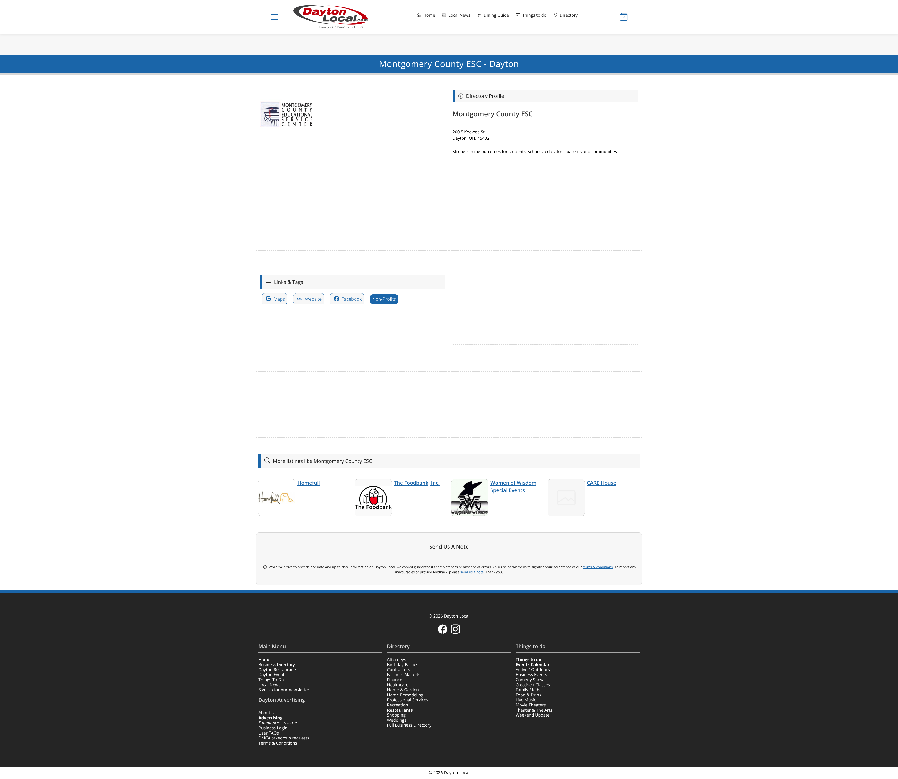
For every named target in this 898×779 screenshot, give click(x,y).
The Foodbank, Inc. (417, 482)
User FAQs (268, 733)
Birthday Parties (402, 664)
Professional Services (407, 700)
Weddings (396, 720)
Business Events (531, 674)
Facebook (351, 299)
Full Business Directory (409, 725)
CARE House (601, 482)
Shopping (396, 715)
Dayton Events (272, 674)
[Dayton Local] (338, 17)
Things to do (534, 15)
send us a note (472, 572)
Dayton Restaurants (277, 670)
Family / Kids (528, 690)
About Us (267, 713)
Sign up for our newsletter (283, 690)
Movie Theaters (531, 705)
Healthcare (397, 685)
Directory (568, 15)
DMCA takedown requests (283, 738)
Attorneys (396, 659)
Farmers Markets (403, 674)
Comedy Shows (531, 680)
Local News (458, 15)
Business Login (272, 728)
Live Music (526, 700)
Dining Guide (495, 15)
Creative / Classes (533, 685)
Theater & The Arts (534, 710)
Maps (278, 299)
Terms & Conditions (277, 743)
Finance (394, 680)
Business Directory (276, 664)
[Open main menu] (274, 17)
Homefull (308, 482)
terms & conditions (598, 567)
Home (428, 15)
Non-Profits (384, 299)
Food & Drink (528, 695)
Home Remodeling (405, 695)
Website (313, 299)
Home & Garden (403, 690)
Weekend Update (533, 715)
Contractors (398, 670)
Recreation (397, 705)
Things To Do (271, 680)
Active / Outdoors (533, 670)
